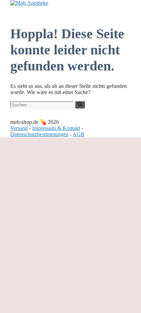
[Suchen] (80, 104)
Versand (19, 128)
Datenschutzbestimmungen (39, 134)
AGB (79, 134)
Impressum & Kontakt (56, 128)
